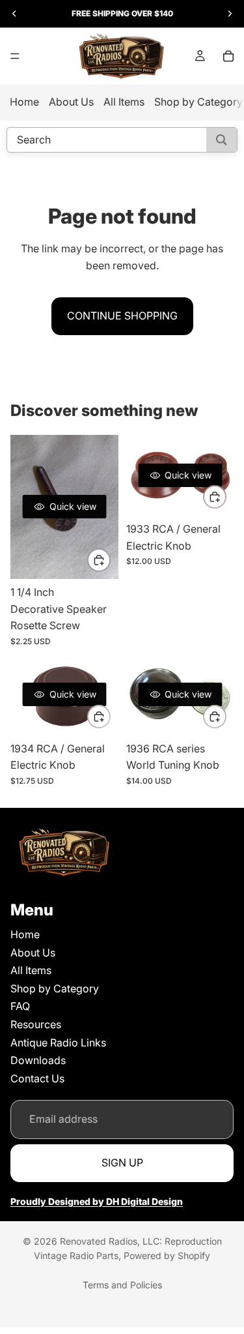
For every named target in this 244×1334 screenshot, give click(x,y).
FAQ (20, 1006)
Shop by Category (198, 101)
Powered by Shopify (167, 1255)
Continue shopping (122, 315)
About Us (71, 101)
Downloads (38, 1060)
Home (24, 101)
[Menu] (15, 56)
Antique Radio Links (58, 1041)
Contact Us (37, 1078)
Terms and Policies (122, 1284)
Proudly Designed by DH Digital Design (96, 1200)
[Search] (221, 140)
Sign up (122, 1162)
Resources (35, 1024)
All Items (123, 101)
